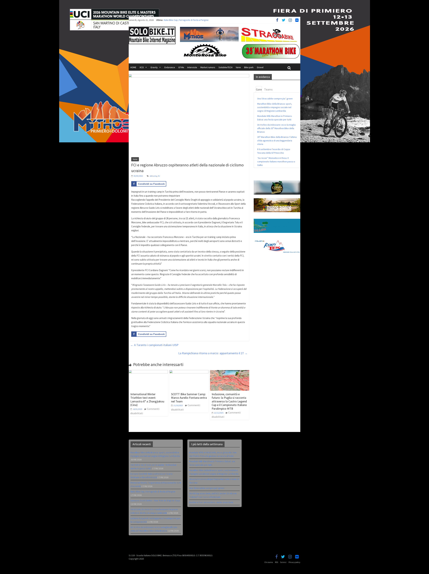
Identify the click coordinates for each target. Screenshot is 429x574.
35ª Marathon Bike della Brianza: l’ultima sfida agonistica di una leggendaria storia (277, 140)
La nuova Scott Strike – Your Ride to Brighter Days (155, 500)
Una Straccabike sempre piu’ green (275, 98)
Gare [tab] (259, 89)
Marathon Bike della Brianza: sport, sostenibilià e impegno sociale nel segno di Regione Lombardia (274, 107)
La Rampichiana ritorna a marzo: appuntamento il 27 (213, 353)
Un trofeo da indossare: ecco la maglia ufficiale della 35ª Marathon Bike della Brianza (276, 128)
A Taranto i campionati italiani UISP (154, 345)
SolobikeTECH (225, 67)
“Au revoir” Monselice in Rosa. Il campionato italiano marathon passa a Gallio (276, 161)
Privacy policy (294, 562)
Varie (238, 67)
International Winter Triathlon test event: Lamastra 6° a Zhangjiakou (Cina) (147, 399)
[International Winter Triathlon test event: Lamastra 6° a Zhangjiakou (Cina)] (148, 372)
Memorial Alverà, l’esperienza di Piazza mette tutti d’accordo (194, 19)
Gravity (154, 67)
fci (159, 176)
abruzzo (153, 176)
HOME (133, 67)
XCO (142, 67)
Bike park (249, 67)
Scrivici (283, 562)
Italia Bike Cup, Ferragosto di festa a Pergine (153, 491)
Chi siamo (268, 562)
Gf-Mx (181, 67)
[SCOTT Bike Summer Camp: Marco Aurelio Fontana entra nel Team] (189, 372)
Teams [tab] (268, 89)
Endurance (169, 67)
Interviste (192, 67)
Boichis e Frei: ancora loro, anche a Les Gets (211, 502)
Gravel (260, 67)
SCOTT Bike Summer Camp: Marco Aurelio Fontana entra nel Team (189, 397)
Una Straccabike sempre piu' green (206, 488)
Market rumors (207, 67)
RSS (276, 562)
